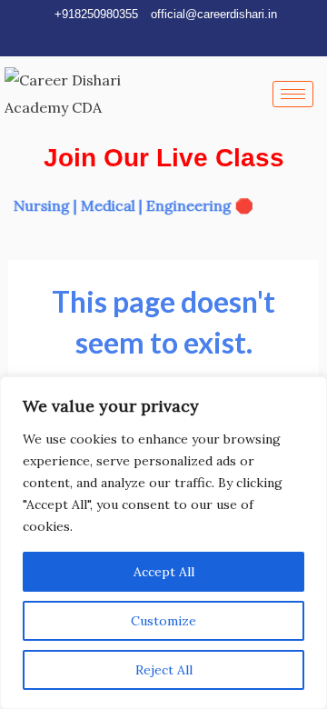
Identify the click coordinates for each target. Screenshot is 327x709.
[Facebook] (121, 39)
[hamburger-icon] (292, 94)
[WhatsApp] (183, 39)
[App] (214, 39)
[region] (163, 542)
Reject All (164, 670)
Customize (163, 621)
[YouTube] (152, 39)
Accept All (164, 572)
